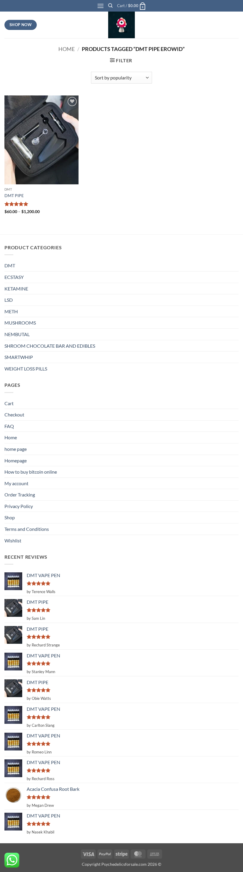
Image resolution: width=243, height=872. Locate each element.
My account (16, 483)
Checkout (14, 414)
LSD (8, 300)
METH (11, 311)
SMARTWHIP (18, 357)
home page (15, 449)
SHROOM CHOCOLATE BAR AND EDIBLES (49, 346)
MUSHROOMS (20, 322)
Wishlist (12, 540)
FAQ (9, 426)
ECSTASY (14, 277)
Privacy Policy (18, 506)
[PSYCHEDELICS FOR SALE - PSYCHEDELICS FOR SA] (121, 25)
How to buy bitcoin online (30, 472)
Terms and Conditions (26, 529)
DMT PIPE (14, 195)
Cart (9, 403)
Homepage (15, 460)
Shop (9, 517)
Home (66, 49)
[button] (100, 6)
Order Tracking (19, 494)
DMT (9, 265)
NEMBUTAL (17, 334)
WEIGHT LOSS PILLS (25, 368)
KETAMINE (16, 288)
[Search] (110, 5)
